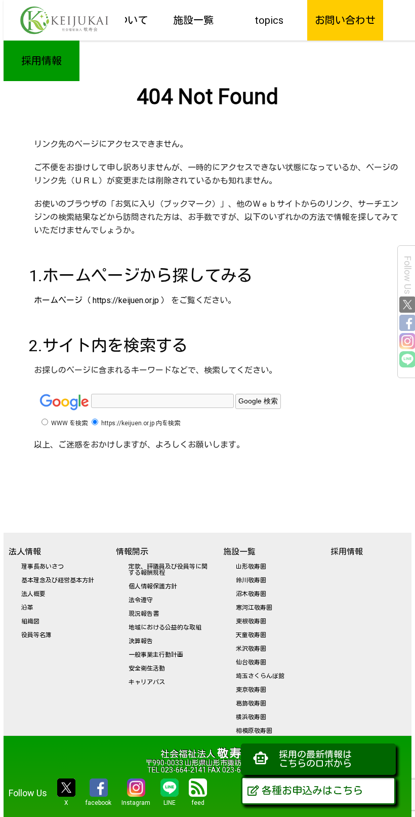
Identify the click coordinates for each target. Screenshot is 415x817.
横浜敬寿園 (251, 717)
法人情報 (25, 551)
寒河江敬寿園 (254, 607)
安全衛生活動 (147, 668)
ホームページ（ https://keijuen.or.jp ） (101, 300)
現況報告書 (144, 613)
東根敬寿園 (251, 621)
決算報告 (141, 641)
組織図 (30, 621)
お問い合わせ (345, 20)
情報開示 (132, 551)
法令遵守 (141, 600)
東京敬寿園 (251, 689)
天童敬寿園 (251, 635)
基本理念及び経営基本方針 (57, 580)
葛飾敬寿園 (251, 703)
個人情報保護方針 (153, 586)
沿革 (27, 607)
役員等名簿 (36, 635)
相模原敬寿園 (254, 730)
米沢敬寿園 (251, 648)
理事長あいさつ (42, 566)
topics (269, 20)
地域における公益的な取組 (165, 627)
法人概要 (33, 594)
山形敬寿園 (251, 566)
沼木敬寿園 (251, 594)
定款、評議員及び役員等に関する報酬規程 (168, 569)
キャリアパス (147, 682)
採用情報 (41, 61)
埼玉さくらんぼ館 (260, 676)
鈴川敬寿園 (251, 580)
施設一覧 (193, 20)
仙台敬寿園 (251, 662)
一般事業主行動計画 (156, 654)
